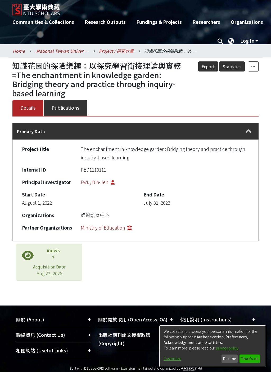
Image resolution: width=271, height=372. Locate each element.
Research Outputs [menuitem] (105, 22)
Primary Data (31, 131)
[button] (248, 131)
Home (19, 51)
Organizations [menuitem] (247, 22)
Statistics (232, 66)
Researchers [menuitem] (206, 22)
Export (208, 66)
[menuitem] (231, 40)
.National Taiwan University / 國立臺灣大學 (61, 51)
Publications (65, 107)
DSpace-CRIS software (101, 368)
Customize (172, 358)
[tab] (135, 131)
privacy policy (227, 348)
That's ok (250, 358)
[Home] (130, 7)
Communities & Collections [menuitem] (43, 22)
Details (27, 107)
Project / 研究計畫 (116, 51)
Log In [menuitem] (247, 40)
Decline (229, 358)
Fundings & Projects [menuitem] (159, 22)
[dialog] (213, 346)
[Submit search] (220, 41)
